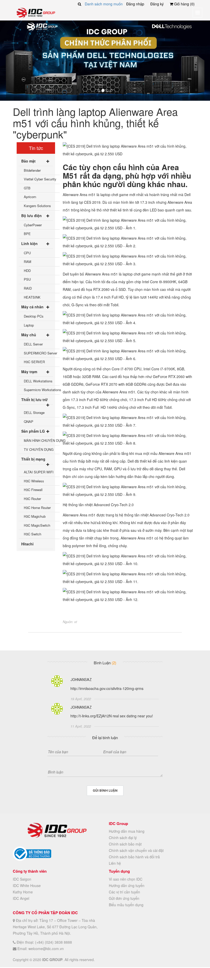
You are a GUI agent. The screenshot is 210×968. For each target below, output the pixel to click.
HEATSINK (32, 297)
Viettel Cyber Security (40, 179)
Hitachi (27, 543)
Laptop (29, 325)
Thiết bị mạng (33, 459)
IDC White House (27, 885)
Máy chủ (28, 334)
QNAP (28, 421)
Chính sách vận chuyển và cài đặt (136, 850)
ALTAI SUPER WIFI (39, 472)
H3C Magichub (35, 516)
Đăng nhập (135, 3)
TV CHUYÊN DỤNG (39, 449)
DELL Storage (34, 412)
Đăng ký (157, 3)
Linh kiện (29, 243)
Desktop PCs (34, 316)
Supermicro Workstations (42, 389)
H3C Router (32, 498)
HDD (27, 270)
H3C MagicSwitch (37, 525)
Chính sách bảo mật (125, 844)
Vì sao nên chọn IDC (125, 879)
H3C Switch (32, 534)
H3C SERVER (34, 361)
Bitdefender (32, 170)
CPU (27, 252)
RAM (27, 261)
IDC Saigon (22, 879)
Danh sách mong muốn (104, 3)
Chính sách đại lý (123, 837)
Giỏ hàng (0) (184, 3)
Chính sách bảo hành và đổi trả (134, 856)
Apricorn (30, 196)
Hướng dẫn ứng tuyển (126, 885)
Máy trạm (29, 371)
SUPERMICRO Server (40, 353)
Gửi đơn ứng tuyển (124, 898)
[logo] (36, 12)
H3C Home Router (37, 507)
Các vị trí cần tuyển (124, 891)
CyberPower (33, 224)
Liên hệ (115, 863)
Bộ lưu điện (31, 215)
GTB (27, 188)
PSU (27, 279)
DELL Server (33, 344)
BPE (27, 233)
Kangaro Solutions (37, 205)
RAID (28, 288)
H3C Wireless (34, 480)
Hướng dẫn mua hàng (126, 831)
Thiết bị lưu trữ (34, 399)
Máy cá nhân (32, 306)
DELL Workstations (38, 381)
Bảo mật (28, 161)
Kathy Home (23, 891)
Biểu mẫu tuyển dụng (126, 904)
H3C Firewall (33, 489)
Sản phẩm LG (33, 431)
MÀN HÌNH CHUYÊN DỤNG (42, 440)
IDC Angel (21, 898)
